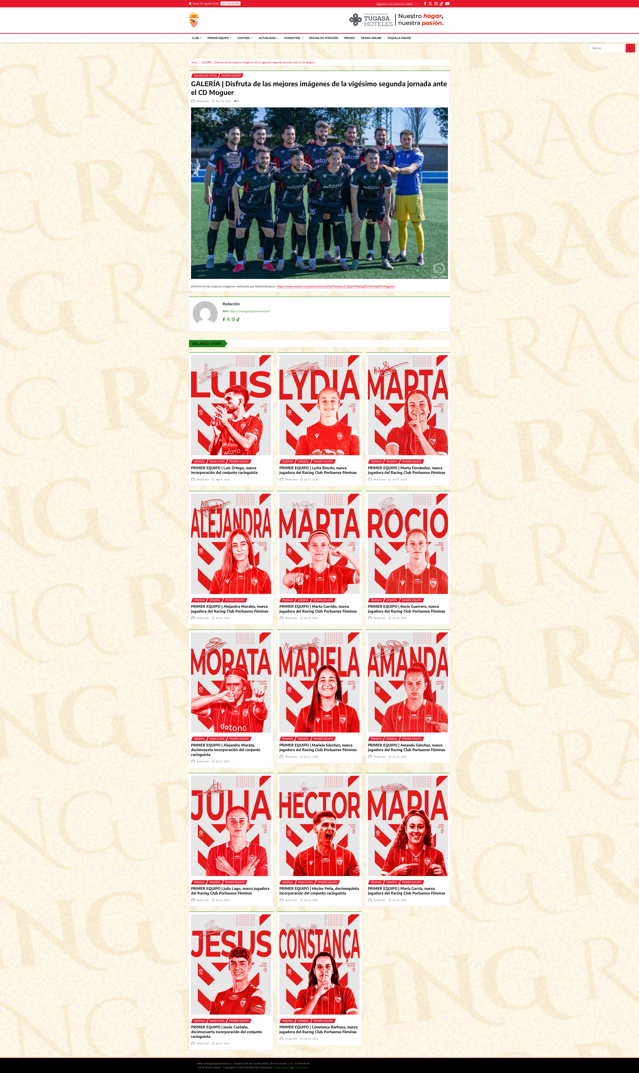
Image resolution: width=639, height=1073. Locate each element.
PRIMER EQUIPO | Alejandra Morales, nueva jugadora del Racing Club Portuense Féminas (229, 608)
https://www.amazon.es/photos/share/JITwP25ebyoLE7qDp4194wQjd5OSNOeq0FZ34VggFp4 (335, 286)
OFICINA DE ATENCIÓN (323, 38)
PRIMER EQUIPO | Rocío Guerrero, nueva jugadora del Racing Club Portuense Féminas (406, 608)
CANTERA (243, 38)
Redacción (203, 101)
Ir (630, 48)
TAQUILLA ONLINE (399, 38)
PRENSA (349, 38)
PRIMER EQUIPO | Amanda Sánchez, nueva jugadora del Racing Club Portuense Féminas (406, 747)
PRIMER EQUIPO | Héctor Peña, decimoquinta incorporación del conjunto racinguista (319, 890)
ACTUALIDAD (268, 38)
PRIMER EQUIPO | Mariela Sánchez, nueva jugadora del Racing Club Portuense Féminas (318, 747)
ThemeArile (302, 1067)
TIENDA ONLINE (371, 38)
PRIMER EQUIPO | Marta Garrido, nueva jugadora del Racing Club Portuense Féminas (318, 608)
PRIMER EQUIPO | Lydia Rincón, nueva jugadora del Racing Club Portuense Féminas (318, 470)
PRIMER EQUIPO (218, 38)
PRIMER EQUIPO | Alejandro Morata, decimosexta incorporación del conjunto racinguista (225, 750)
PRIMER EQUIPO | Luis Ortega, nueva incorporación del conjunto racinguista (224, 470)
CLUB (196, 38)
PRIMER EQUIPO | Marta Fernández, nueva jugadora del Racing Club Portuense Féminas (406, 470)
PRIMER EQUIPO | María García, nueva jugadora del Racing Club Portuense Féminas (406, 890)
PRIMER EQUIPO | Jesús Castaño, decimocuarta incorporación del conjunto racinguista (226, 1032)
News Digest (282, 1067)
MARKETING (292, 38)
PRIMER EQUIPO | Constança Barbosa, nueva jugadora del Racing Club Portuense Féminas (318, 1029)
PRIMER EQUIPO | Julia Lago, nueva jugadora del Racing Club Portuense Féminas (230, 890)
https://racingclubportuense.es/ (250, 311)
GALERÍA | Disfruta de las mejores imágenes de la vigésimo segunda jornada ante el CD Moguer (258, 62)
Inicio (195, 62)
